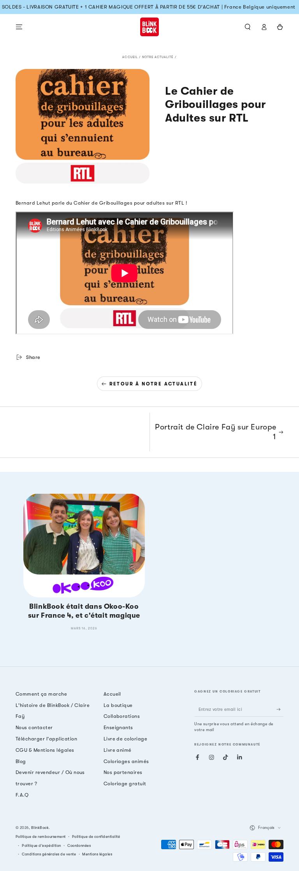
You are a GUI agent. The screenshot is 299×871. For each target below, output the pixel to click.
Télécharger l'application (46, 739)
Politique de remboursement (40, 836)
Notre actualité (158, 57)
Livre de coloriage (126, 739)
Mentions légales (97, 854)
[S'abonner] (279, 709)
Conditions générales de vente (49, 854)
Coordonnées (79, 845)
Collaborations (122, 716)
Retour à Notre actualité (153, 384)
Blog (21, 761)
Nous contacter (34, 727)
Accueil (129, 57)
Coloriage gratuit (125, 783)
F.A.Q (22, 795)
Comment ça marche (41, 694)
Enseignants (118, 727)
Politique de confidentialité (96, 836)
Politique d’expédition (41, 845)
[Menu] (19, 27)
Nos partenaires (123, 772)
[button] (247, 27)
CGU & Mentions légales (45, 750)
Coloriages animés (126, 761)
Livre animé (118, 750)
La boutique (118, 705)
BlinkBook (40, 827)
